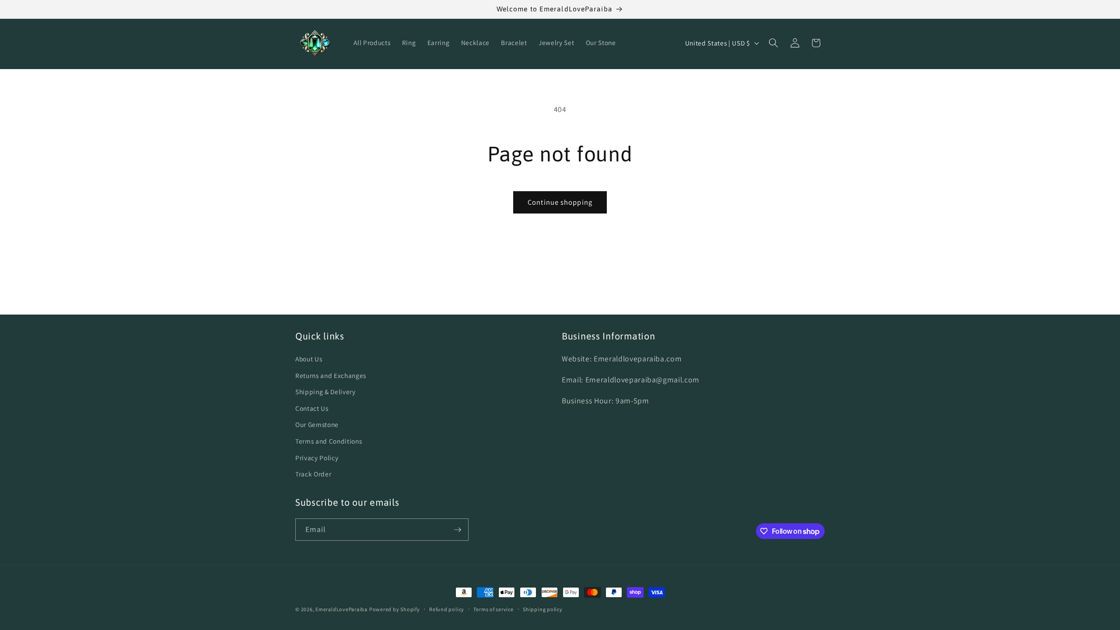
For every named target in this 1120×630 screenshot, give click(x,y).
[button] (773, 42)
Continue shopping (560, 202)
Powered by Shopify (394, 609)
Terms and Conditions (328, 441)
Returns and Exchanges (330, 375)
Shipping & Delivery (325, 391)
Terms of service (493, 609)
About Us (308, 358)
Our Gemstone (317, 424)
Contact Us (312, 408)
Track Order (313, 473)
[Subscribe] (457, 529)
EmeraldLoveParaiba (341, 609)
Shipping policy (543, 609)
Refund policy (446, 609)
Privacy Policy (316, 457)
